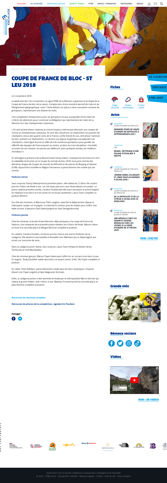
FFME (90, 4)
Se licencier (158, 77)
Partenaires (126, 4)
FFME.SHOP (156, 98)
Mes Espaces (149, 4)
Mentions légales (86, 476)
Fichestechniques (128, 106)
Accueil (15, 69)
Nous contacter (124, 476)
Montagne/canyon (56, 4)
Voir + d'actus (149, 238)
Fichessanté (141, 106)
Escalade (21, 4)
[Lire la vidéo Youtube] (134, 380)
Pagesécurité (115, 106)
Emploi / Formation (107, 4)
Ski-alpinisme (36, 4)
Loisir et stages (76, 4)
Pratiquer (160, 87)
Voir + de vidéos (148, 400)
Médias (140, 4)
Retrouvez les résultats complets (29, 297)
